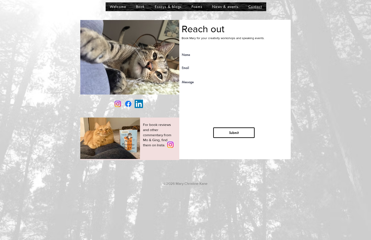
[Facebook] (128, 104)
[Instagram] (170, 145)
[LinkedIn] (139, 104)
